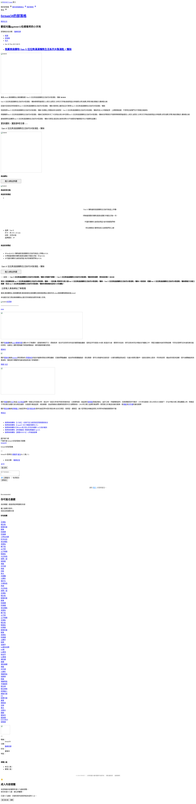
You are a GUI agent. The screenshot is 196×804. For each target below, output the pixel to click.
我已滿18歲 (5, 800)
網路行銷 (4, 694)
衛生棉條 (4, 689)
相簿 (6, 36)
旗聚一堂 (4, 559)
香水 (2, 708)
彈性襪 (3, 659)
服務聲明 (117, 775)
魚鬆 (2, 364)
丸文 (6, 364)
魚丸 (2, 573)
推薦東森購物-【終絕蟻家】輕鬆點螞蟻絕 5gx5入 (22, 430)
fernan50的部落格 (13, 16)
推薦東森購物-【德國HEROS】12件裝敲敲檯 (21, 432)
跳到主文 (4, 21)
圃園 (2, 713)
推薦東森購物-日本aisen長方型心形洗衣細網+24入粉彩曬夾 (26, 427)
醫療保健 (17, 31)
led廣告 (3, 652)
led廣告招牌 (5, 647)
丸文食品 (21, 402)
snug (2, 309)
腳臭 (2, 529)
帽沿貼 (3, 524)
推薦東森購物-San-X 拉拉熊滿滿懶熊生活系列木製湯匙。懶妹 (38, 49)
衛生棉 (6, 409)
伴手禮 (130, 404)
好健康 (3, 627)
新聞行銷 (4, 698)
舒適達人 (15, 409)
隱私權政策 (109, 775)
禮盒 (125, 404)
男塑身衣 (29, 358)
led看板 (3, 657)
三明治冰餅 (5, 537)
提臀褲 (3, 722)
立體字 (3, 640)
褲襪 (2, 662)
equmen (14, 358)
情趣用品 (4, 674)
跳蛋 (2, 679)
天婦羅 (3, 576)
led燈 (2, 649)
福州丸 (3, 581)
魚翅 (2, 586)
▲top (2, 464)
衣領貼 (3, 522)
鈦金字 (3, 654)
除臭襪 (6, 343)
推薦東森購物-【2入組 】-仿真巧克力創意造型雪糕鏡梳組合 (26, 422)
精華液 (3, 703)
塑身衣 (3, 349)
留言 (19, 454)
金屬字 (3, 645)
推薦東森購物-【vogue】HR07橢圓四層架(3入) (21, 425)
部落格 (7, 38)
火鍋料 (3, 578)
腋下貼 (3, 546)
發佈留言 (4, 480)
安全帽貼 (4, 542)
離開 (11, 800)
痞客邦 (14, 454)
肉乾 (2, 571)
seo (2, 696)
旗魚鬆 (90, 402)
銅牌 (2, 642)
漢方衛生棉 (31, 409)
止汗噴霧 (4, 551)
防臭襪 (3, 534)
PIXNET (82, 775)
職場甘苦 (16, 460)
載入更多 (4, 467)
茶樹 (2, 705)
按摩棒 (3, 676)
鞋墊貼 (3, 554)
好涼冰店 (4, 539)
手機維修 (4, 684)
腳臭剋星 (19, 343)
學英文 (3, 413)
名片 (6, 40)
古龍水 (3, 710)
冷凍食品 (4, 583)
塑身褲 (3, 717)
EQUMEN (4, 719)
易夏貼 (3, 544)
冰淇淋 (9, 302)
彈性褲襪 (4, 664)
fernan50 (4, 443)
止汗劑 (3, 549)
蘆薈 (2, 700)
